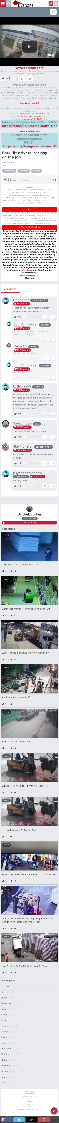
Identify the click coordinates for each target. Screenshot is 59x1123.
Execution (6, 1049)
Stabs (4, 1060)
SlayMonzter (23, 446)
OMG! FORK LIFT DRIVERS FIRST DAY (21, 565)
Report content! (29, 1094)
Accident (5, 986)
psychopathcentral (28, 473)
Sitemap (29, 1107)
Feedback (27, 270)
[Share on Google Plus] (32, 1119)
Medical (5, 1026)
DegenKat (21, 300)
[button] (29, 47)
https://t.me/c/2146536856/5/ (34, 116)
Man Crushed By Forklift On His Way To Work (24, 966)
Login (51, 3)
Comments (10, 289)
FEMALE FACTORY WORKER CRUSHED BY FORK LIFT (29, 875)
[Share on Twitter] (19, 1119)
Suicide (5, 1032)
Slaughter (6, 1003)
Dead (3, 1043)
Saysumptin (22, 423)
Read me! (29, 1101)
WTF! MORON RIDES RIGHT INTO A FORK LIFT (25, 653)
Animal (4, 1037)
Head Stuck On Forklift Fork (16, 742)
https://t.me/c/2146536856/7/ (34, 119)
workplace (9, 171)
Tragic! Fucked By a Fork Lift (16, 697)
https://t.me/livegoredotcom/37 (29, 146)
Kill (2, 992)
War (3, 1083)
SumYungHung (25, 324)
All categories (8, 981)
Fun (3, 1077)
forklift (36, 171)
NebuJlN (20, 346)
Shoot (4, 998)
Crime (4, 1009)
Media (6, 535)
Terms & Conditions (29, 1096)
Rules (30, 1099)
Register (56, 3)
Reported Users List (29, 275)
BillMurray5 (22, 386)
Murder (4, 1015)
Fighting (5, 1054)
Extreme (5, 1066)
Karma (4, 1071)
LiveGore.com (32, 1109)
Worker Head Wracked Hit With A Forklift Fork (25, 786)
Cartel (4, 1020)
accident (23, 171)
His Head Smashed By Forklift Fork (19, 830)
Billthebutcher (29, 514)
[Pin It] (44, 1119)
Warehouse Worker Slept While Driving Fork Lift (26, 609)
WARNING (29, 1104)
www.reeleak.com (29, 68)
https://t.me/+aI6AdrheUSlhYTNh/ (34, 114)
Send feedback (29, 1091)
